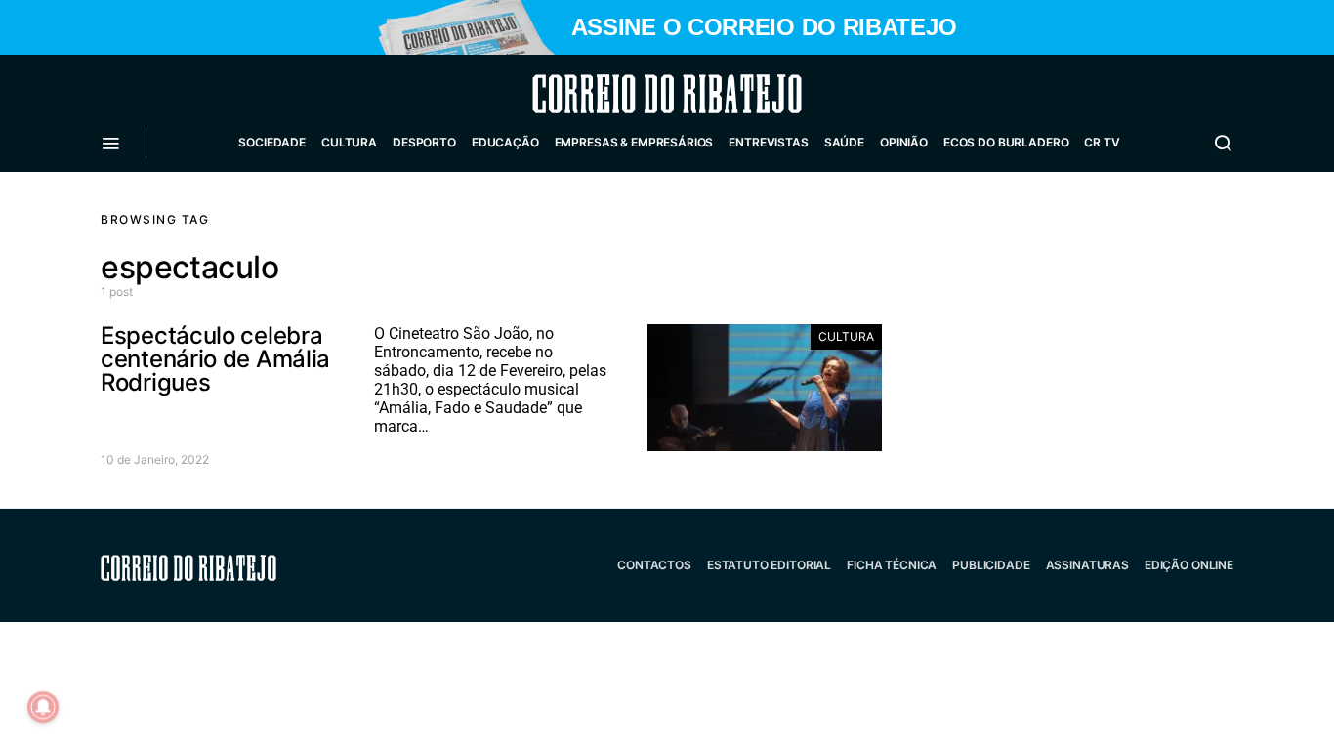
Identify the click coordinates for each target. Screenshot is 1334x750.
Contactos (654, 565)
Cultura (349, 142)
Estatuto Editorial (769, 565)
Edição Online (1189, 565)
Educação (505, 142)
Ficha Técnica (892, 565)
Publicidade (990, 565)
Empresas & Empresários (634, 142)
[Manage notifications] (43, 707)
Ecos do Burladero (1005, 142)
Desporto (424, 142)
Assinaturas (1087, 565)
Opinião (904, 142)
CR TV (1101, 142)
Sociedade (272, 142)
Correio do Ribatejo (620, 93)
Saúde (844, 142)
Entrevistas (768, 142)
